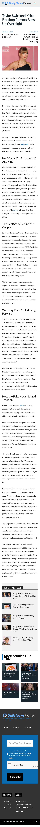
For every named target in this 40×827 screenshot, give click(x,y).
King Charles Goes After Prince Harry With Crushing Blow (24, 596)
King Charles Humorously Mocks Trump (23, 616)
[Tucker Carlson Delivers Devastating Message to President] (29, 667)
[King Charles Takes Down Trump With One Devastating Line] (6, 627)
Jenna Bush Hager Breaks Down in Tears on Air (23, 605)
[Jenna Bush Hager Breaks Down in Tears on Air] (6, 606)
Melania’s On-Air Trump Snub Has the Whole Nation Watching (30, 38)
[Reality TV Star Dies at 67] (10, 687)
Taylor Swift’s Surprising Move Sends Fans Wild (23, 638)
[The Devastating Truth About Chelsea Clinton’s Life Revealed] (29, 687)
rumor (15, 210)
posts (22, 405)
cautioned (24, 144)
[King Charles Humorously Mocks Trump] (6, 618)
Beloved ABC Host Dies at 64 (10, 35)
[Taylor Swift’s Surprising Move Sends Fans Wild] (6, 640)
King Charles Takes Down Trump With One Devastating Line (25, 629)
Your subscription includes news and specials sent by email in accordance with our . (20, 754)
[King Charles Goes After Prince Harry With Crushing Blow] (6, 594)
